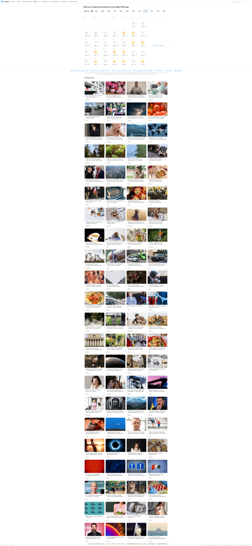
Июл (133, 11)
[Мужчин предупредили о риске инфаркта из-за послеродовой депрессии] (136, 490)
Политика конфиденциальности (211, 545)
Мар (108, 11)
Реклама (11, 545)
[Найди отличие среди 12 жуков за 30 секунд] (94, 512)
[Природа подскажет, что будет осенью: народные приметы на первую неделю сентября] (94, 280)
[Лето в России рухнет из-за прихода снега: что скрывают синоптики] (136, 154)
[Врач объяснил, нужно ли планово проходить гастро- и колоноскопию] (157, 301)
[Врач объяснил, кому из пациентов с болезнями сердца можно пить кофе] (94, 238)
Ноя (158, 11)
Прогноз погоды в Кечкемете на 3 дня (79, 70)
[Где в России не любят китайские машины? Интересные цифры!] (157, 259)
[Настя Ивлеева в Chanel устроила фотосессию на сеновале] (94, 490)
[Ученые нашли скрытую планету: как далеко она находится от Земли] (115, 364)
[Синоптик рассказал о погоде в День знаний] (94, 196)
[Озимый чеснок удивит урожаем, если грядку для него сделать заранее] (94, 364)
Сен (146, 11)
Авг (139, 11)
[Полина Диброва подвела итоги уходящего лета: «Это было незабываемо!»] (136, 448)
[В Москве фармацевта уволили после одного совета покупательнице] (94, 91)
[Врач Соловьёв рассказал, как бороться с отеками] (94, 385)
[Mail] (2, 1)
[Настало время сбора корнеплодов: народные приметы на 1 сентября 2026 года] (136, 280)
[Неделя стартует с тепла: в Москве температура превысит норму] (157, 385)
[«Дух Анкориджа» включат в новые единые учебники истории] (94, 175)
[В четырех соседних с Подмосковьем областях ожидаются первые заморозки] (157, 196)
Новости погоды (159, 70)
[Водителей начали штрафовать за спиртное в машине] (115, 196)
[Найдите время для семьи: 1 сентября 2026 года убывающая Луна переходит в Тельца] (115, 427)
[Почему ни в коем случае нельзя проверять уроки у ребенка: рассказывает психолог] (115, 238)
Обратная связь (234, 545)
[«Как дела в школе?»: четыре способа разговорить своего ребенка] (157, 280)
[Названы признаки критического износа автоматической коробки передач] (115, 406)
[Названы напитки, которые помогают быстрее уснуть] (157, 91)
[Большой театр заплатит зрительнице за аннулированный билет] (94, 343)
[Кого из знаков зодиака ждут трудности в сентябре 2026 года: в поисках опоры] (115, 385)
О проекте (202, 545)
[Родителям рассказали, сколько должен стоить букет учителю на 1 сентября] (115, 512)
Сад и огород (168, 70)
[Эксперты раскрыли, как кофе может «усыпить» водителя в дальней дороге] (115, 112)
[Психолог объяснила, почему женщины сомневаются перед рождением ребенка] (157, 512)
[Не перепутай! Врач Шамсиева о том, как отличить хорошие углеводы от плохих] (94, 301)
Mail (2, 545)
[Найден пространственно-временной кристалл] (115, 448)
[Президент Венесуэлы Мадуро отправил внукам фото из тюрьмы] (136, 91)
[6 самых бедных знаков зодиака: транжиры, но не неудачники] (136, 322)
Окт (152, 11)
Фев (102, 11)
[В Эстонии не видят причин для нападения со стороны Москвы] (136, 385)
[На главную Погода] (6, 1)
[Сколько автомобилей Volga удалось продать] (94, 112)
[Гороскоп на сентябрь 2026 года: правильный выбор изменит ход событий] (136, 217)
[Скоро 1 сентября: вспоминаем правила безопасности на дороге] (157, 427)
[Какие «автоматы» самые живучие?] (136, 512)
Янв (96, 11)
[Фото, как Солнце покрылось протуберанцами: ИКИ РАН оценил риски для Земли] (94, 469)
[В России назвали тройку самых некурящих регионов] (94, 217)
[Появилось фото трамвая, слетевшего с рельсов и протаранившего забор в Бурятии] (157, 154)
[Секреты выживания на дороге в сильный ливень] (157, 364)
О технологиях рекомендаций (223, 545)
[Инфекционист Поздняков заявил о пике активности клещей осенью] (115, 259)
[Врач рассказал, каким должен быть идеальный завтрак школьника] (136, 238)
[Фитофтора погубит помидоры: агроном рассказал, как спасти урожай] (157, 112)
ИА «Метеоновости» (247, 545)
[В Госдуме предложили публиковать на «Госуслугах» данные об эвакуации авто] (136, 259)
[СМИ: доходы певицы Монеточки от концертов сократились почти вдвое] (136, 533)
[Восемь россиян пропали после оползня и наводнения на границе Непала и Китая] (115, 175)
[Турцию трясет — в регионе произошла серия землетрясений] (157, 133)
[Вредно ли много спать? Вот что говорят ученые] (115, 217)
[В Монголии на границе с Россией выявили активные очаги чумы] (157, 490)
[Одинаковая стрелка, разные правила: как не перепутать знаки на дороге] (136, 469)
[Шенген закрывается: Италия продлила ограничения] (157, 469)
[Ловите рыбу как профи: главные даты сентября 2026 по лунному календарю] (94, 448)
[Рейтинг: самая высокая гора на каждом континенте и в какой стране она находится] (136, 406)
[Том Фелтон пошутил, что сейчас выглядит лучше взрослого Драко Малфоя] (136, 427)
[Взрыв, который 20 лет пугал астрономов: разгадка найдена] (115, 469)
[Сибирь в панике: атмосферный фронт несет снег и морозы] (94, 322)
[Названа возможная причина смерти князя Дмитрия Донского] (94, 154)
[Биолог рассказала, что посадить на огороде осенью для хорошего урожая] (115, 322)
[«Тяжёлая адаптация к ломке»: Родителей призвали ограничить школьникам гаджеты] (136, 175)
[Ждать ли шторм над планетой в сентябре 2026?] (115, 533)
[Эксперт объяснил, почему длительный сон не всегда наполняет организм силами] (157, 217)
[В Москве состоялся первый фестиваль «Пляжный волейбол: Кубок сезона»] (115, 490)
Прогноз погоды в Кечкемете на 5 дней (100, 70)
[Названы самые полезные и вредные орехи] (157, 448)
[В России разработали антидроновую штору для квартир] (115, 280)
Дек (164, 11)
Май (121, 11)
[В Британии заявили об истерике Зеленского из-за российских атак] (157, 406)
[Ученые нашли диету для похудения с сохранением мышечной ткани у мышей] (157, 175)
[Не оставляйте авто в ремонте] (136, 301)
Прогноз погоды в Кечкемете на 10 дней (143, 70)
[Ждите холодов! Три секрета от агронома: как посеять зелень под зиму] (115, 154)
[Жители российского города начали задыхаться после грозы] (136, 112)
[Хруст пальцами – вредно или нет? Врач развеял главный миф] (115, 133)
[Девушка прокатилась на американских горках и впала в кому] (94, 259)
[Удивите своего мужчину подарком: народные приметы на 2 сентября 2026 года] (157, 322)
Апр (115, 11)
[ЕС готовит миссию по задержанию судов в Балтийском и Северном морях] (157, 533)
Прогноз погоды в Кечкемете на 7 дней (121, 70)
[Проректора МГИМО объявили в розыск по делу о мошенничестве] (94, 133)
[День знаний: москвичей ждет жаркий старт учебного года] (136, 343)
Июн (127, 11)
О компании (6, 545)
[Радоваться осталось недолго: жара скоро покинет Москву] (115, 301)
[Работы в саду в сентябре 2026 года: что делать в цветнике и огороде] (115, 343)
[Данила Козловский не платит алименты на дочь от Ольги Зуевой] (94, 533)
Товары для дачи (178, 70)
